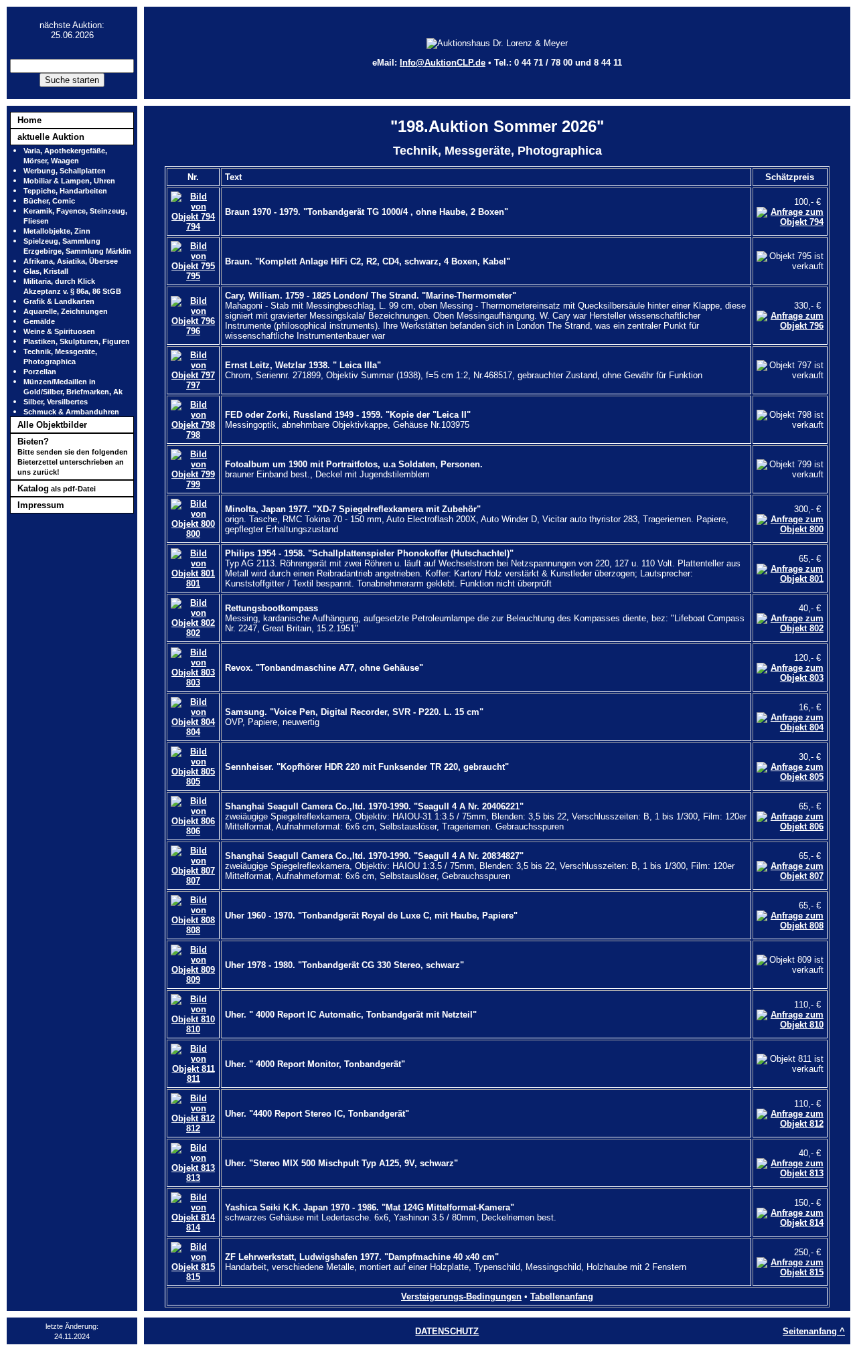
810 (193, 1029)
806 (193, 831)
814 (193, 1227)
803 (193, 683)
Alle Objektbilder (52, 425)
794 (193, 227)
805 (193, 782)
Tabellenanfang (561, 1296)
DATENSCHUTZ (447, 1331)
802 (193, 633)
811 (193, 1079)
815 (193, 1277)
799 (193, 484)
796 (193, 331)
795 (193, 276)
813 (193, 1178)
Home (29, 120)
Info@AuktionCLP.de (442, 63)
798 (193, 435)
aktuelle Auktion (50, 137)
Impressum (40, 505)
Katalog (56, 488)
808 (193, 930)
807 (193, 881)
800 (193, 534)
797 (193, 385)
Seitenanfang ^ (814, 1331)
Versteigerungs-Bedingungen (461, 1296)
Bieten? (72, 456)
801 (193, 583)
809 (193, 980)
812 (193, 1128)
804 (193, 732)
